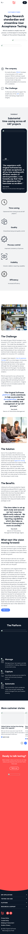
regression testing (19, 460)
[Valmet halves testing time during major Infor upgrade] (13, 718)
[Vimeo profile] (10, 913)
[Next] (25, 743)
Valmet (16, 732)
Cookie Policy (5, 920)
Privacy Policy (5, 918)
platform (6, 395)
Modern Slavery (5, 925)
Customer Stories (14, 12)
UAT (18, 94)
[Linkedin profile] (7, 913)
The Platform (14, 625)
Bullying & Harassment (7, 923)
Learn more (6, 737)
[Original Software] (14, 2)
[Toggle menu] (25, 2)
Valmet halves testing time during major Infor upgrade (12, 727)
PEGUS (18, 72)
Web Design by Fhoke (8, 930)
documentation (10, 399)
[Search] (2, 2)
